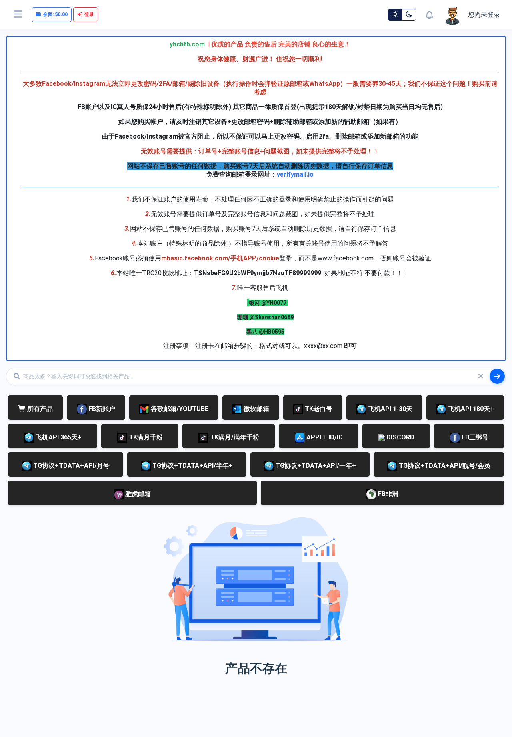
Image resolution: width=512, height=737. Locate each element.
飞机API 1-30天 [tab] (389, 409)
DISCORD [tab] (399, 437)
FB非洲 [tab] (387, 494)
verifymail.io (295, 174)
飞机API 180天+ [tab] (470, 409)
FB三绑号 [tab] (474, 437)
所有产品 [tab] (40, 409)
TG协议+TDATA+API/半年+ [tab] (192, 465)
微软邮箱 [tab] (255, 409)
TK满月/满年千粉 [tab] (233, 437)
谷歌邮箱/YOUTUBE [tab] (178, 409)
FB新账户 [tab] (101, 409)
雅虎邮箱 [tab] (137, 494)
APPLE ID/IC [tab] (324, 437)
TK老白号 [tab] (317, 409)
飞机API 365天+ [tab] (58, 437)
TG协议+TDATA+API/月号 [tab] (71, 465)
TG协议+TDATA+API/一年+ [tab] (315, 465)
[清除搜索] (480, 376)
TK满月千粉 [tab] (145, 437)
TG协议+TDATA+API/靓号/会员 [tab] (443, 465)
